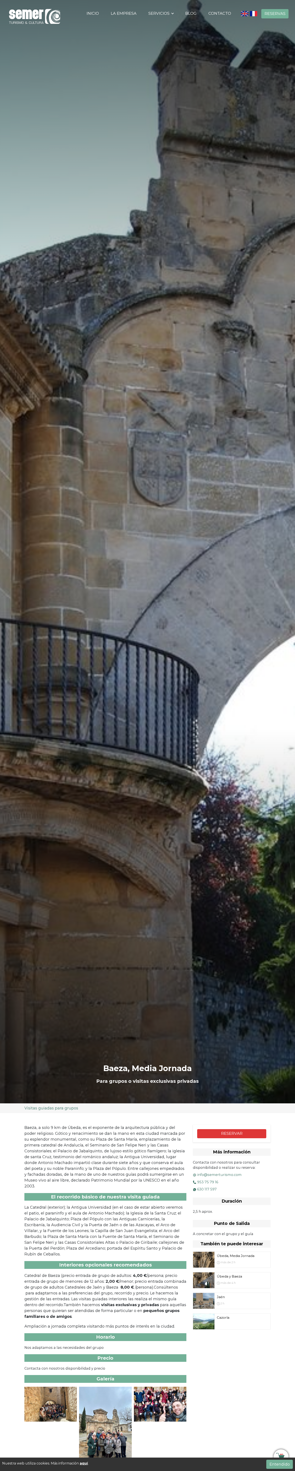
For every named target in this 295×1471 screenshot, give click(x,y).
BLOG (191, 13)
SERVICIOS (159, 13)
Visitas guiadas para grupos (51, 1108)
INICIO (93, 13)
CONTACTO (219, 13)
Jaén (221, 1297)
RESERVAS (275, 13)
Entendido (280, 1464)
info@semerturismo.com (219, 1174)
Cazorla (223, 1317)
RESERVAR (232, 1133)
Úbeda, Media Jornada (235, 1256)
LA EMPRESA (123, 13)
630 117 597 (207, 1189)
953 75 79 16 (207, 1182)
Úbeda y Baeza (229, 1276)
